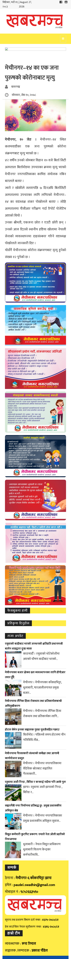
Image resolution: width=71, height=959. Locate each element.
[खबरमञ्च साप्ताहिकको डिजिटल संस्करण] (35, 21)
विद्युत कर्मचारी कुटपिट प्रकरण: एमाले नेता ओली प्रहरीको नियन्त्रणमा (35, 837)
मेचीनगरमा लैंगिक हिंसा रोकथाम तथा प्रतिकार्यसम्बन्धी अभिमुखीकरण (33, 703)
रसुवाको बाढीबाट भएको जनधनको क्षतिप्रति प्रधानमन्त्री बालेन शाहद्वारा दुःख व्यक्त (34, 646)
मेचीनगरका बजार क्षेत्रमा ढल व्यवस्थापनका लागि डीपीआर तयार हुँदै (35, 675)
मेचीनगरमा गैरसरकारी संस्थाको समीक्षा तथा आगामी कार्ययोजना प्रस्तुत (32, 756)
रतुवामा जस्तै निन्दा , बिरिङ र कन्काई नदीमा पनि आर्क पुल (35, 781)
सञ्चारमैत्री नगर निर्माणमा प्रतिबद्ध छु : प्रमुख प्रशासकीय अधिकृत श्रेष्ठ (33, 808)
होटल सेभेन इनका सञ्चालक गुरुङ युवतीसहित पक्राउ (32, 729)
